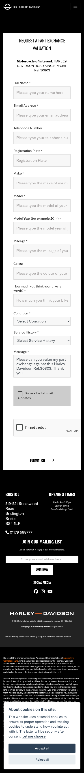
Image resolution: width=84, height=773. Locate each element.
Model (19, 196)
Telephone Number (27, 128)
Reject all (42, 759)
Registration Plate (28, 151)
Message (21, 352)
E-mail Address (25, 106)
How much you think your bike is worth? (37, 288)
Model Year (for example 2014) (37, 218)
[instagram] (41, 592)
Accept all (42, 748)
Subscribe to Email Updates (35, 395)
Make (18, 173)
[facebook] (34, 592)
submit (35, 461)
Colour (18, 264)
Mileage (20, 241)
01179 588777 (20, 532)
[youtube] (49, 592)
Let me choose (34, 736)
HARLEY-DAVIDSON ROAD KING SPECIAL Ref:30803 (42, 65)
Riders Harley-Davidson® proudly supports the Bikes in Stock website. (38, 636)
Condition (21, 313)
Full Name (22, 83)
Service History (26, 332)
